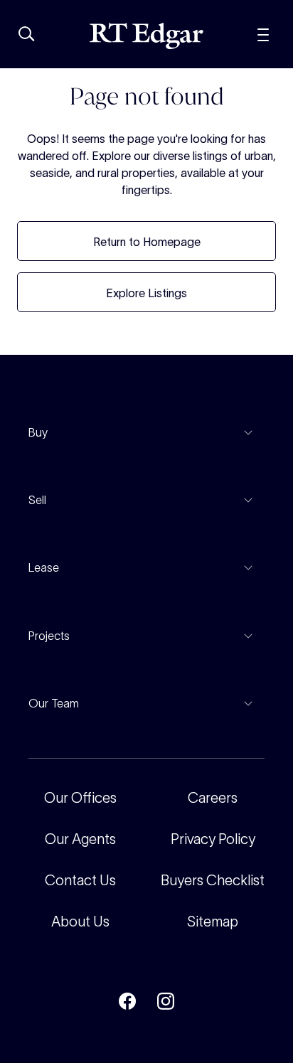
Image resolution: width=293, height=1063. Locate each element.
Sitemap (212, 921)
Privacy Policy (213, 839)
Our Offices (80, 798)
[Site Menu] (263, 33)
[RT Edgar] (146, 36)
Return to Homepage (147, 241)
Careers (213, 798)
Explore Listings (146, 293)
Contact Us (80, 880)
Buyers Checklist (213, 880)
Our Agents (80, 839)
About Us (80, 921)
